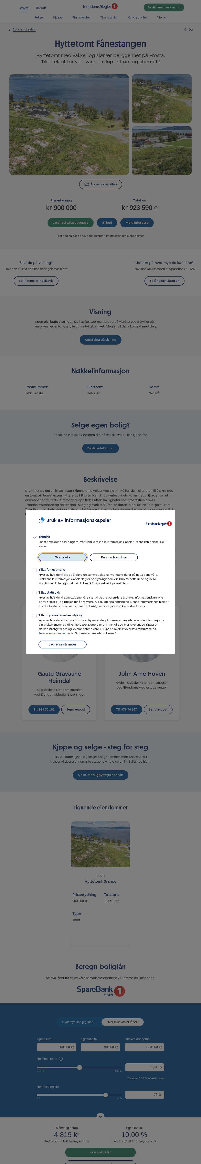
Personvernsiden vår (52, 633)
